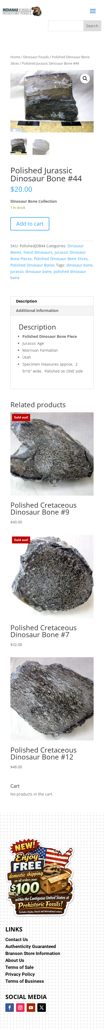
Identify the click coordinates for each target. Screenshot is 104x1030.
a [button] (92, 11)
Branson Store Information (32, 953)
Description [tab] (26, 301)
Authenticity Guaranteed (30, 946)
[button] (85, 78)
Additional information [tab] (37, 310)
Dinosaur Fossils (36, 56)
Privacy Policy (20, 974)
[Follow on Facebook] (9, 1007)
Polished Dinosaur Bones (32, 265)
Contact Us (16, 939)
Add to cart (29, 223)
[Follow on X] (41, 1007)
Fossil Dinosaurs (38, 252)
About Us (14, 960)
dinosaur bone (79, 265)
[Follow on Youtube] (31, 1007)
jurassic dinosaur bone (30, 271)
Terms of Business (24, 981)
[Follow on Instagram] (20, 1007)
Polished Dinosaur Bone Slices (61, 258)
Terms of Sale (19, 967)
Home (15, 56)
